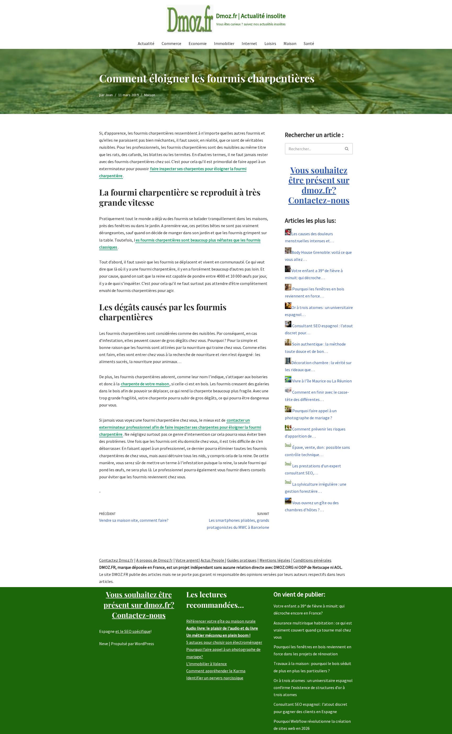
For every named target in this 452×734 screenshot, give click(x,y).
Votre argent (187, 560)
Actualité (146, 43)
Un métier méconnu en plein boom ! (218, 635)
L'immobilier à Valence (206, 663)
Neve (103, 643)
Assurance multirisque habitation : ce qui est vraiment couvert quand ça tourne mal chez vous (313, 630)
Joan (109, 95)
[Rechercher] (347, 148)
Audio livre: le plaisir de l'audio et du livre (222, 628)
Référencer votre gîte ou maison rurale (221, 621)
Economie (198, 43)
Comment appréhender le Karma (215, 670)
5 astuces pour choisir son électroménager (224, 642)
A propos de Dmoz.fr (154, 560)
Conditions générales (312, 560)
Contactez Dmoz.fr (116, 560)
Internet (249, 43)
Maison (290, 43)
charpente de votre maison (145, 383)
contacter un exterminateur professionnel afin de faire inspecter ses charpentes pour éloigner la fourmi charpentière (180, 427)
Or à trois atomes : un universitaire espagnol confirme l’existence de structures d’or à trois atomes (313, 687)
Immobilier (224, 43)
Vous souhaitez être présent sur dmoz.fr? (318, 184)
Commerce (171, 43)
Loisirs (270, 43)
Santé (309, 43)
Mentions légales (274, 560)
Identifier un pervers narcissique (214, 677)
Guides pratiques (242, 560)
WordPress (144, 643)
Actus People (213, 560)
